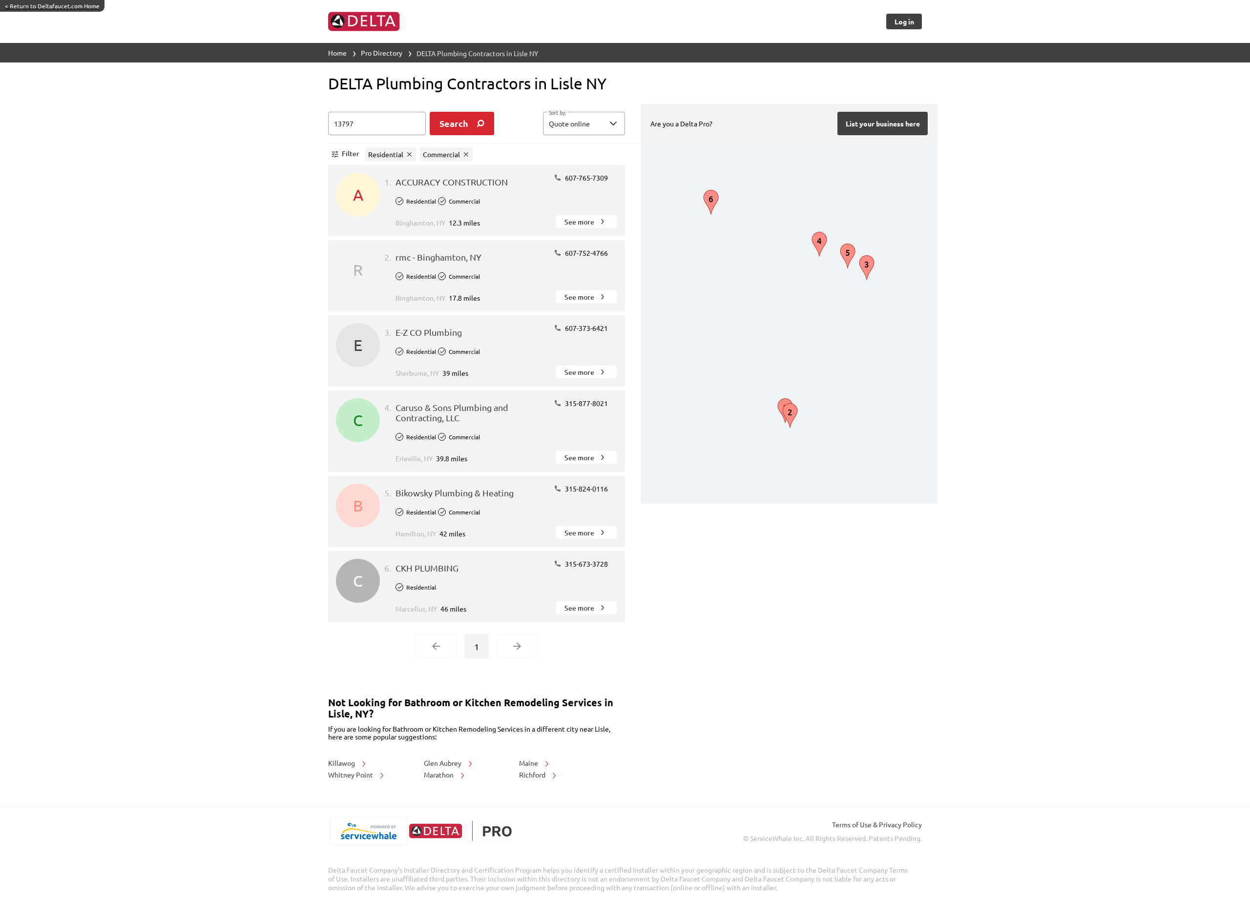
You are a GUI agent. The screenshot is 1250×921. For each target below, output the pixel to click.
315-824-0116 (585, 488)
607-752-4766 (585, 252)
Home (337, 52)
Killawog (342, 762)
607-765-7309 (585, 177)
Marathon (439, 774)
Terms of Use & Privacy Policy (877, 824)
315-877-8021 (585, 403)
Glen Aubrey (443, 762)
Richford (533, 774)
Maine (529, 762)
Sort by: (557, 112)
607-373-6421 (585, 328)
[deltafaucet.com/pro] (460, 831)
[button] (584, 123)
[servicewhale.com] (368, 831)
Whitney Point (351, 774)
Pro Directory (381, 52)
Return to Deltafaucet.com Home (52, 6)
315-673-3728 (585, 563)
